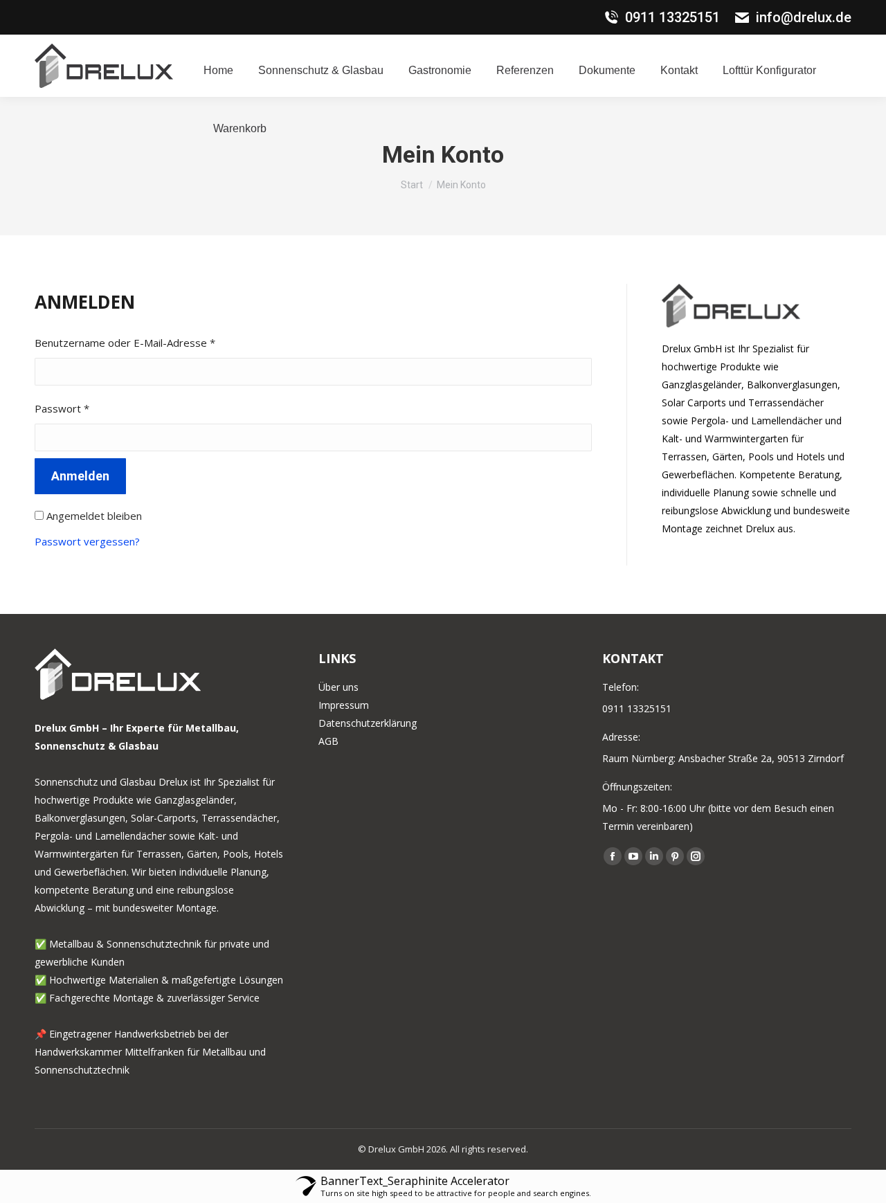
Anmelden (80, 476)
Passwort (89, 408)
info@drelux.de (803, 17)
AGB (328, 741)
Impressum (343, 705)
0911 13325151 (672, 17)
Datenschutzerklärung (367, 723)
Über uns (338, 687)
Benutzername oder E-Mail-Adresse (152, 342)
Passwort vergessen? (87, 541)
